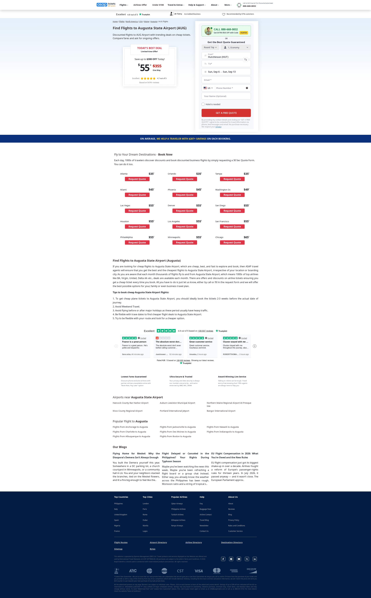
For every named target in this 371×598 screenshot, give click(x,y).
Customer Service (235, 531)
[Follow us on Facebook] (223, 559)
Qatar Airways (177, 503)
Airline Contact (206, 514)
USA (141, 21)
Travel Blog (204, 520)
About (230, 503)
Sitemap (118, 549)
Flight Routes (121, 542)
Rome (145, 514)
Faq (201, 503)
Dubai (145, 520)
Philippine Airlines (178, 509)
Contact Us (204, 531)
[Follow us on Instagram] (231, 559)
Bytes (152, 549)
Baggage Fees (205, 509)
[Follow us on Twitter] (247, 559)
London (146, 503)
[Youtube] (239, 559)
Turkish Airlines (177, 514)
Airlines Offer (140, 4)
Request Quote (137, 179)
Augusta (154, 21)
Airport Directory (158, 542)
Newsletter (204, 525)
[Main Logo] (106, 5)
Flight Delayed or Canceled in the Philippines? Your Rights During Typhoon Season (185, 457)
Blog (230, 514)
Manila (145, 525)
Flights (121, 21)
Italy (116, 509)
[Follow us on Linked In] (255, 559)
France (117, 531)
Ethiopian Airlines (178, 520)
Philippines (118, 503)
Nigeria (117, 525)
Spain (116, 520)
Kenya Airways (177, 525)
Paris (145, 509)
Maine (146, 21)
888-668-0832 (249, 6)
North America (132, 21)
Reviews (231, 509)
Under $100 (158, 4)
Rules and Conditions (236, 525)
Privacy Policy (233, 520)
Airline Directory (194, 542)
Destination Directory (232, 542)
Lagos (145, 531)
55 (144, 67)
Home (115, 21)
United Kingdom (120, 514)
